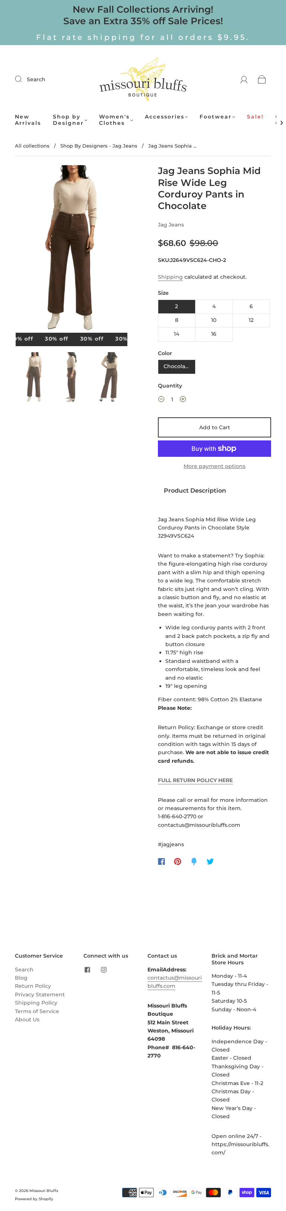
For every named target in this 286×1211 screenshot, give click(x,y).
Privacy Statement (40, 994)
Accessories (164, 117)
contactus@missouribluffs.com (174, 981)
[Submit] (23, 79)
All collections (32, 146)
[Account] (244, 79)
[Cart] (262, 79)
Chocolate (177, 366)
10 (213, 320)
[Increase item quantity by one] (183, 400)
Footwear (216, 117)
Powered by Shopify (34, 1198)
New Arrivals (28, 120)
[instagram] (103, 970)
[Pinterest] (177, 861)
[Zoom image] (71, 250)
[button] (27, 250)
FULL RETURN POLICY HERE (195, 780)
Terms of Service (37, 1011)
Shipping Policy (36, 1002)
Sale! (255, 117)
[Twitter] (210, 861)
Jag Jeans (171, 224)
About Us (27, 1019)
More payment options (214, 466)
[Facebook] (161, 861)
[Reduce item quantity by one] (161, 400)
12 (251, 320)
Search (36, 79)
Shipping (170, 276)
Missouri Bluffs (43, 1190)
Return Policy (33, 986)
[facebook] (87, 970)
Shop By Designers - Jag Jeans (98, 146)
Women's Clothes (114, 120)
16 (213, 334)
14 (176, 334)
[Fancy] (194, 861)
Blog (21, 977)
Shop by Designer (68, 120)
